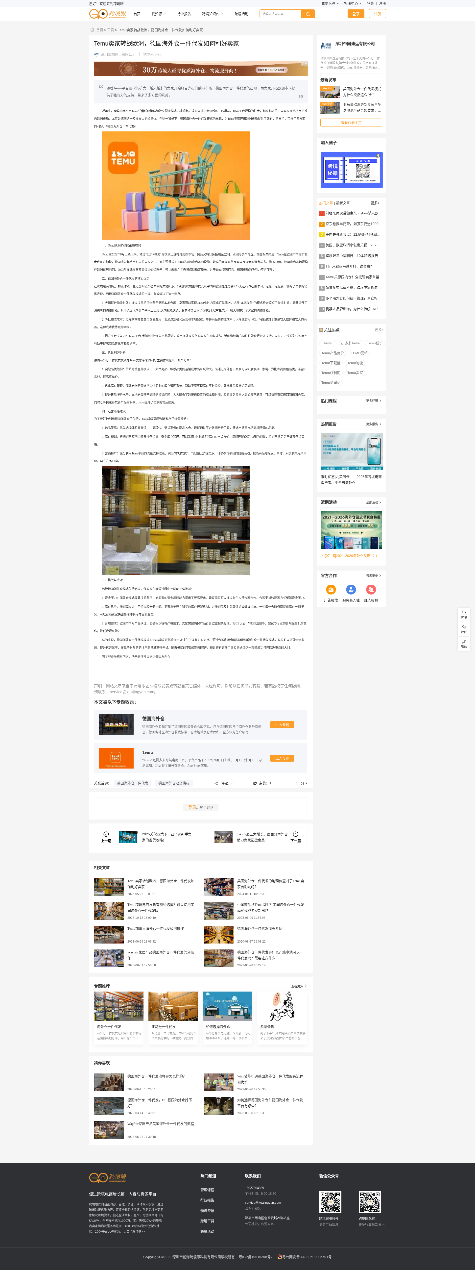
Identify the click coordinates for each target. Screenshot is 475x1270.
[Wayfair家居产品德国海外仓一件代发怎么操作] (109, 958)
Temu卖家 (355, 373)
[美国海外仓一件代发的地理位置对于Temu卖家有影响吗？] (219, 887)
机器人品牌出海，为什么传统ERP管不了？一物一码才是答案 (372, 309)
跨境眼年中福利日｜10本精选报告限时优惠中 (360, 256)
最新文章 (343, 203)
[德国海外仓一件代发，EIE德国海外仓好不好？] (109, 1106)
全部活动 (374, 502)
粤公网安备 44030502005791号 (307, 1257)
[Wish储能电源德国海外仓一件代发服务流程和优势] (219, 1082)
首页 (99, 30)
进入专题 (282, 725)
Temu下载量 (330, 363)
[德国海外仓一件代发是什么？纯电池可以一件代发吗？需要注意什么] (219, 958)
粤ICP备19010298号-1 (256, 1257)
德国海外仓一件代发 (132, 783)
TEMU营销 (359, 353)
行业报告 (207, 1200)
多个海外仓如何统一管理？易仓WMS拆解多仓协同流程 (368, 298)
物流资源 (207, 1211)
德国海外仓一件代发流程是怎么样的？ (156, 1076)
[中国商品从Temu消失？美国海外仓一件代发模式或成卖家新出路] (219, 911)
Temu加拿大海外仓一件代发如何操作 (155, 928)
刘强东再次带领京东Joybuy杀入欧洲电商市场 (361, 213)
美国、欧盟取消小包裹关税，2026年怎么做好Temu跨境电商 (372, 245)
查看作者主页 (351, 123)
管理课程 (207, 1190)
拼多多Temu (350, 343)
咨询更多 (374, 575)
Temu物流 (355, 363)
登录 (370, 3)
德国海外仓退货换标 (174, 783)
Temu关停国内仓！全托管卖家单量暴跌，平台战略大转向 (370, 277)
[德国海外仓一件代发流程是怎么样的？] (109, 1082)
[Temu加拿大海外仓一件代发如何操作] (109, 934)
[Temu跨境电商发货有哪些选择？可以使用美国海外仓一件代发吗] (109, 911)
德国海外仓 (153, 718)
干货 (110, 30)
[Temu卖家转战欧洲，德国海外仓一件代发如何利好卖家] (109, 887)
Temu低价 (375, 343)
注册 (382, 3)
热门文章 (326, 203)
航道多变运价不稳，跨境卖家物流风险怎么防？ (362, 288)
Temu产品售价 (332, 353)
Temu (147, 752)
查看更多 (299, 986)
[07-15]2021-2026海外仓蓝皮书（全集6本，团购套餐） (353, 556)
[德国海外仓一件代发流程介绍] (219, 934)
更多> (375, 203)
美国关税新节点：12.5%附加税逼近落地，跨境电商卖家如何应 (374, 234)
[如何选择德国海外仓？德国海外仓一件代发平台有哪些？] (219, 1106)
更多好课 (374, 401)
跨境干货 (207, 1221)
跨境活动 (207, 1231)
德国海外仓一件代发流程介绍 (259, 928)
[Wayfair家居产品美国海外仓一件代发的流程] (109, 1130)
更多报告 (374, 424)
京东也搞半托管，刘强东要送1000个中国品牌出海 (364, 224)
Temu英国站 (330, 383)
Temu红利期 (330, 373)
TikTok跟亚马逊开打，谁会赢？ (350, 266)
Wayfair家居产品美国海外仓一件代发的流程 (160, 1124)
